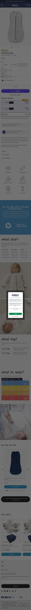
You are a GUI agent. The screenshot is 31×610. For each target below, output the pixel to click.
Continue (15, 313)
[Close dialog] (22, 293)
